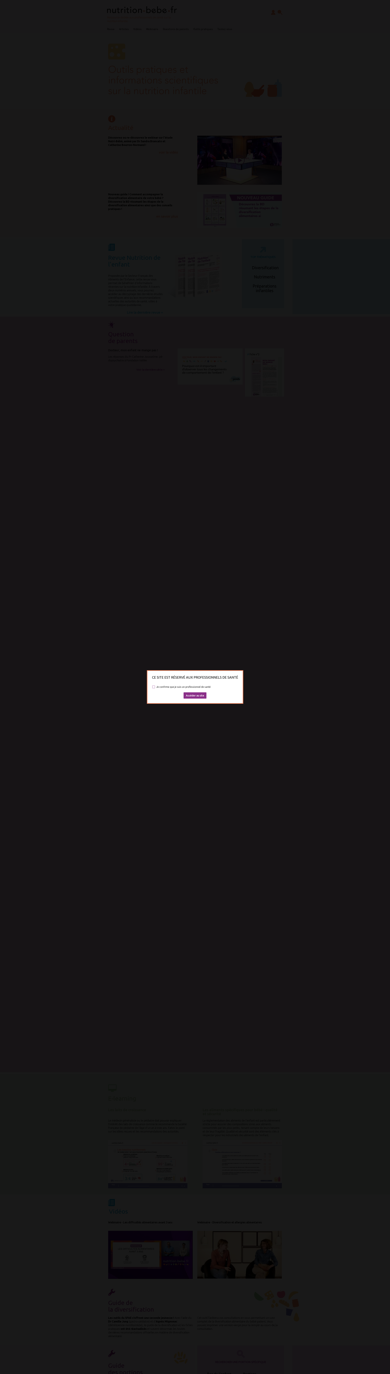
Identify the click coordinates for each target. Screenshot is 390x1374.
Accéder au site (195, 695)
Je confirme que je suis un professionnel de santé (183, 686)
